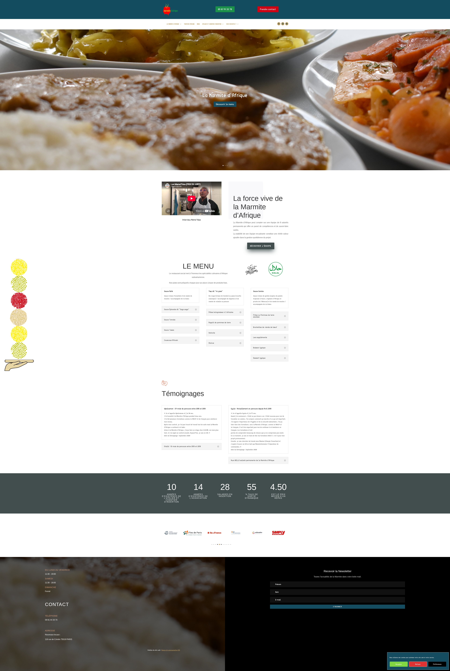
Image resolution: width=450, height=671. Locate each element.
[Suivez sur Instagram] (282, 23)
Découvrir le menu (225, 104)
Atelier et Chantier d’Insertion (211, 24)
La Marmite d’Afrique (173, 24)
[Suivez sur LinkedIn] (286, 23)
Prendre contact (268, 9)
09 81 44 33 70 (225, 9)
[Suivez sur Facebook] (278, 23)
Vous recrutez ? (231, 24)
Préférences (437, 664)
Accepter (399, 664)
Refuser (418, 664)
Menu (198, 24)
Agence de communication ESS (171, 650)
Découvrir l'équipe (260, 246)
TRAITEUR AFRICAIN (189, 24)
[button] (217, 544)
